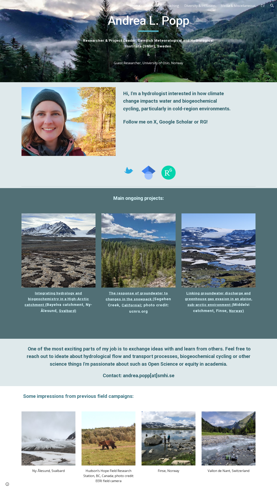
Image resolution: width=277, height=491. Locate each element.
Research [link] (153, 5)
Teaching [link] (172, 5)
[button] (272, 6)
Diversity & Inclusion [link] (199, 5)
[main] (149, 22)
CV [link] (263, 5)
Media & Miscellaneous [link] (238, 5)
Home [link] (135, 5)
